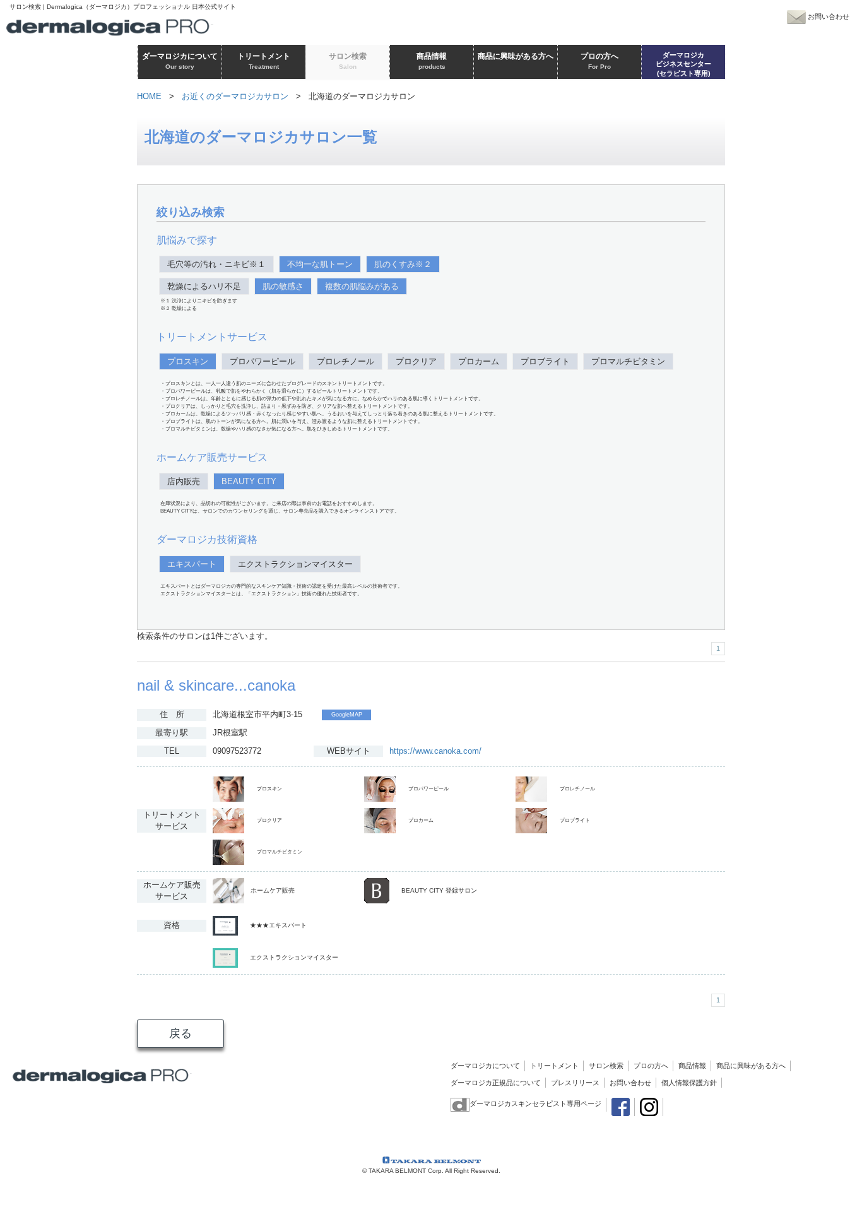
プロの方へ (651, 1065)
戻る (180, 1033)
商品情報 (692, 1065)
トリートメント (554, 1065)
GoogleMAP (346, 714)
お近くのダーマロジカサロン (235, 96)
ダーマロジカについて (485, 1065)
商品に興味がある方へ (751, 1065)
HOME (149, 96)
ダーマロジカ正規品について (496, 1082)
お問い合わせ (630, 1082)
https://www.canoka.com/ (435, 751)
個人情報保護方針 (689, 1082)
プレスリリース (575, 1082)
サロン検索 (606, 1065)
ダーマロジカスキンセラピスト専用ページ (535, 1103)
